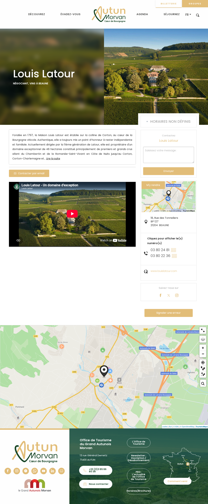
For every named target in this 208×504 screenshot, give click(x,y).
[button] (198, 15)
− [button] (203, 354)
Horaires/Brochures (138, 490)
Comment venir (178, 481)
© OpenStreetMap (187, 426)
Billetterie (169, 3)
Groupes (195, 3)
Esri (170, 426)
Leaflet (164, 426)
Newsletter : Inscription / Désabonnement (138, 458)
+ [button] (203, 348)
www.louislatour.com (164, 271)
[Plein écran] (203, 330)
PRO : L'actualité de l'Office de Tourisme (138, 475)
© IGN (175, 426)
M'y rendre (153, 185)
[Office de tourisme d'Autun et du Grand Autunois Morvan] (108, 14)
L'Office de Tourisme (138, 442)
